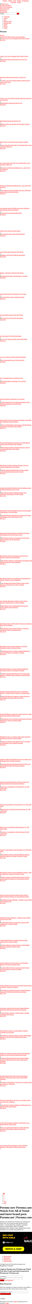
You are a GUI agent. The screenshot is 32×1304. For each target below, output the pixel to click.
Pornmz (5, 0)
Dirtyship (13, 2)
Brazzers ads (7, 1259)
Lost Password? (9, 1280)
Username (3, 1276)
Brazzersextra (7, 1256)
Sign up (16, 1301)
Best (6, 37)
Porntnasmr (25, 0)
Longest (17, 37)
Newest (2, 35)
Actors (5, 18)
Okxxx (5, 26)
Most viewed (11, 37)
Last (5, 1203)
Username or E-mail (5, 1292)
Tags (5, 20)
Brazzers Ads (7, 23)
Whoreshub (7, 1258)
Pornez (19, 2)
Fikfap (10, 0)
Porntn (19, 0)
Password (2, 1278)
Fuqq (14, 0)
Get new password (5, 1294)
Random (22, 37)
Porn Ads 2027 (8, 1261)
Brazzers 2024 (8, 21)
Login (2, 1280)
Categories (7, 16)
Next (5, 1201)
